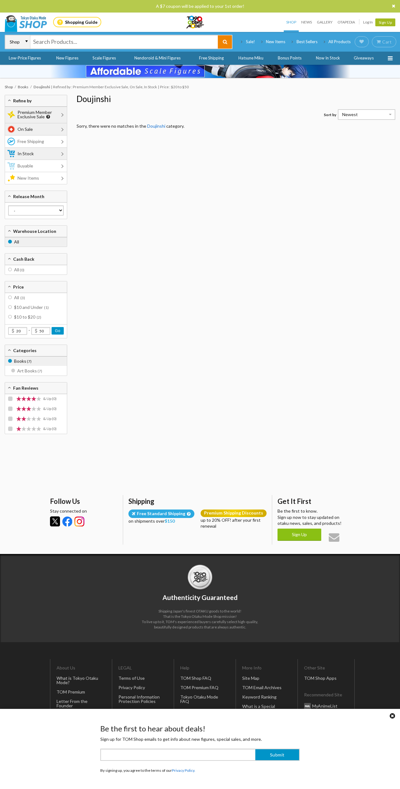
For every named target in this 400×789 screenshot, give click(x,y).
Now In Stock (328, 57)
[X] (55, 521)
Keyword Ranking (259, 696)
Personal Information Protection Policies (139, 699)
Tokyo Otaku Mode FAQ (199, 699)
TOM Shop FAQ (195, 678)
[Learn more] (47, 117)
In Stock (26, 153)
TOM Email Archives (262, 687)
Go (57, 331)
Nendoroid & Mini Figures (157, 57)
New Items (275, 41)
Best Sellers (307, 41)
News (306, 22)
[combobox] (124, 42)
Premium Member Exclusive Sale (35, 114)
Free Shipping (211, 57)
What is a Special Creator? (258, 708)
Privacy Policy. (183, 770)
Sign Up (385, 22)
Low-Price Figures (25, 57)
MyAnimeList (325, 706)
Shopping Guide (81, 22)
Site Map (250, 678)
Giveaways (364, 57)
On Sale (25, 129)
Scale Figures (104, 57)
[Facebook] (67, 521)
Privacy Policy (131, 687)
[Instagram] (79, 521)
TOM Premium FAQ (199, 687)
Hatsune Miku (250, 57)
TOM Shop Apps (320, 678)
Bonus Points (290, 57)
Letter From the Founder (72, 703)
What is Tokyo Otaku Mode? (77, 680)
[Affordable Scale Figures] (200, 71)
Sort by (330, 114)
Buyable (25, 165)
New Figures (67, 57)
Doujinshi (94, 99)
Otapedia (346, 22)
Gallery (324, 22)
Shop (291, 22)
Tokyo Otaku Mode (196, 22)
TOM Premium (71, 691)
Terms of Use (131, 678)
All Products (339, 41)
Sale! (250, 41)
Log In (368, 22)
